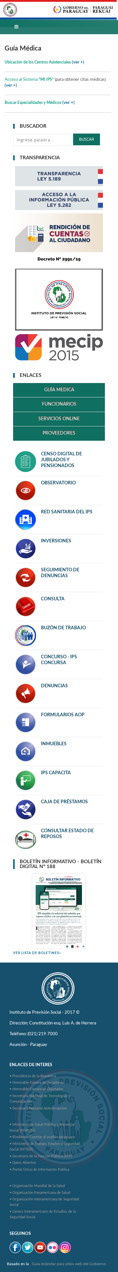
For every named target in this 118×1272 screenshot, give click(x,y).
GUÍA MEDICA (59, 390)
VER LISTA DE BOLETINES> (37, 953)
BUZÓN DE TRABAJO (63, 628)
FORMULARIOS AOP (63, 715)
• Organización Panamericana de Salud (40, 1192)
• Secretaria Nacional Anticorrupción (38, 1108)
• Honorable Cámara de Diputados (36, 1089)
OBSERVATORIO (58, 483)
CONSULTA (53, 599)
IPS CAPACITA (56, 773)
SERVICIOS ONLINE (59, 419)
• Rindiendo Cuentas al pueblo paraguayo (42, 1137)
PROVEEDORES (59, 433)
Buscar (86, 139)
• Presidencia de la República (33, 1076)
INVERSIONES (56, 541)
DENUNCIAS (54, 686)
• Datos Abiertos (23, 1163)
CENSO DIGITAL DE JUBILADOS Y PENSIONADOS (61, 460)
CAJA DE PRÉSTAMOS (64, 802)
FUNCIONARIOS (59, 404)
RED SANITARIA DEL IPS (66, 512)
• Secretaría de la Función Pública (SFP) (41, 1156)
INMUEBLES (54, 744)
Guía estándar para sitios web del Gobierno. (69, 1264)
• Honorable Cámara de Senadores (37, 1082)
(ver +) (11, 85)
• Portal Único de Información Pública (39, 1169)
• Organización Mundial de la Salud (37, 1186)
